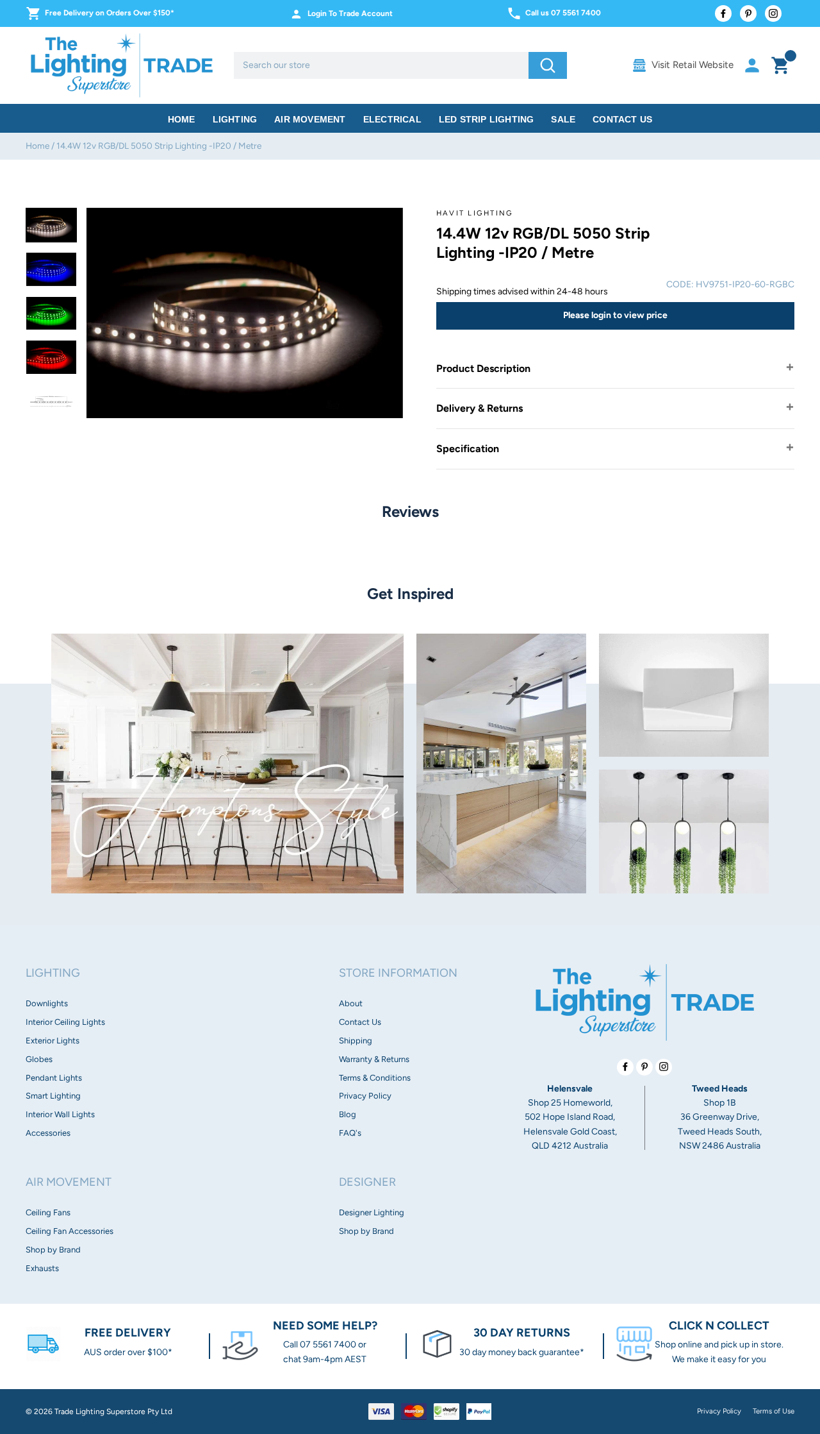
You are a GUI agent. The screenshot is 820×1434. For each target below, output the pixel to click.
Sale (563, 119)
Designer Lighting (371, 1212)
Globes (39, 1059)
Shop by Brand (53, 1249)
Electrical (392, 119)
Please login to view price (615, 315)
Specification (467, 449)
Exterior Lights (52, 1040)
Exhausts (42, 1268)
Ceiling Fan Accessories (69, 1231)
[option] (51, 225)
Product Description (483, 368)
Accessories (48, 1133)
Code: (680, 284)
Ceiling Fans (48, 1212)
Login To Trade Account (350, 13)
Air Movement (309, 119)
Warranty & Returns (374, 1059)
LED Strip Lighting (486, 119)
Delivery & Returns (479, 408)
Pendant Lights (54, 1078)
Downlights (47, 1003)
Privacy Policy (365, 1096)
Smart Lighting (53, 1096)
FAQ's (350, 1133)
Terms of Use (773, 1410)
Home (181, 119)
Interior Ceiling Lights (65, 1022)
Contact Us (622, 119)
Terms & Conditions (375, 1078)
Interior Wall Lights (60, 1114)
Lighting (235, 119)
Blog (347, 1114)
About (351, 1003)
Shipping (355, 1040)
